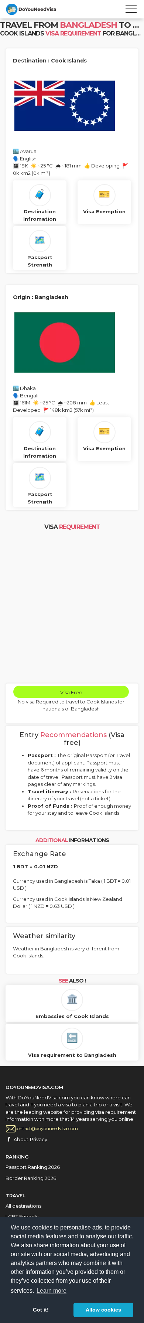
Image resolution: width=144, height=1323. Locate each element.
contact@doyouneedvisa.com (46, 1128)
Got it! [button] (41, 1310)
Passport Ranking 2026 (33, 1167)
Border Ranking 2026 (31, 1178)
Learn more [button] (51, 1291)
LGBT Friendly (22, 1216)
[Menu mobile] (131, 10)
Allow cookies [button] (103, 1310)
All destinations (23, 1206)
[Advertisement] (72, 608)
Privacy (38, 1139)
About (21, 1139)
